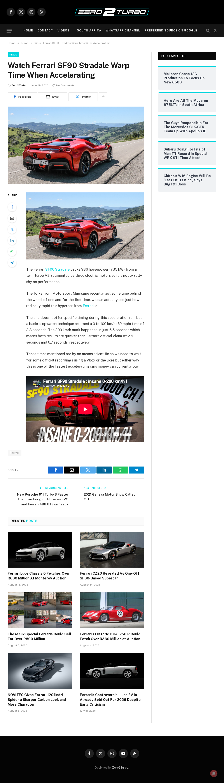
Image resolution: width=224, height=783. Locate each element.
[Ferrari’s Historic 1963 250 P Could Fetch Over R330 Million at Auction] (112, 610)
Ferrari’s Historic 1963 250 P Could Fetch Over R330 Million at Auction (110, 636)
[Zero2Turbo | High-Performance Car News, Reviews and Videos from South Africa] (112, 12)
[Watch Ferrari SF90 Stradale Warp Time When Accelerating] (76, 183)
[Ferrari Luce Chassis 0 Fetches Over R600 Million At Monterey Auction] (40, 550)
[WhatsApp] (12, 251)
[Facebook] (12, 207)
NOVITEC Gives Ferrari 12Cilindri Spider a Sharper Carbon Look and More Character (37, 700)
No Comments (65, 85)
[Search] (208, 31)
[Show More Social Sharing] (103, 96)
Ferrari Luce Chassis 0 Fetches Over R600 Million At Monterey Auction (39, 575)
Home (28, 30)
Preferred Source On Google (171, 30)
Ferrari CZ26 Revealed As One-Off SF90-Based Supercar (109, 575)
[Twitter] (12, 229)
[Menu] (9, 31)
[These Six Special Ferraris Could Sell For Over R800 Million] (40, 610)
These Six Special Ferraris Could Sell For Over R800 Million (39, 636)
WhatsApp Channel (123, 30)
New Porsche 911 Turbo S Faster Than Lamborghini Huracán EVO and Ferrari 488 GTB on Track (42, 499)
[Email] (12, 218)
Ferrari (88, 306)
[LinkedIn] (12, 240)
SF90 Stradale (57, 269)
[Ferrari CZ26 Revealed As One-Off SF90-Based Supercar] (112, 550)
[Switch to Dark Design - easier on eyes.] (215, 31)
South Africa (89, 30)
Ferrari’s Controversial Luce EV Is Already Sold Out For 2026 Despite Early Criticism (110, 700)
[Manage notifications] (213, 773)
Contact (45, 30)
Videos (64, 30)
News (13, 54)
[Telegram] (12, 262)
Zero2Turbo (18, 85)
